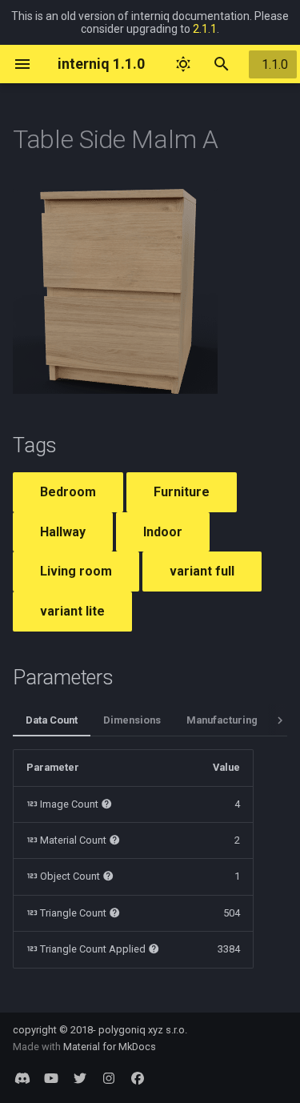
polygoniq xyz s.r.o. (142, 1030)
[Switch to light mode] (183, 64)
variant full (202, 571)
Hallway (63, 531)
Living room (76, 571)
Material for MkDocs (109, 1047)
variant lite (72, 611)
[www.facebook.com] (137, 1077)
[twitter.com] (80, 1077)
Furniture (182, 491)
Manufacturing (222, 720)
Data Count (52, 720)
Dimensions (132, 720)
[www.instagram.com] (109, 1077)
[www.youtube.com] (51, 1077)
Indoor (162, 531)
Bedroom (68, 491)
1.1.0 (275, 64)
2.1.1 (205, 28)
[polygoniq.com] (22, 1077)
